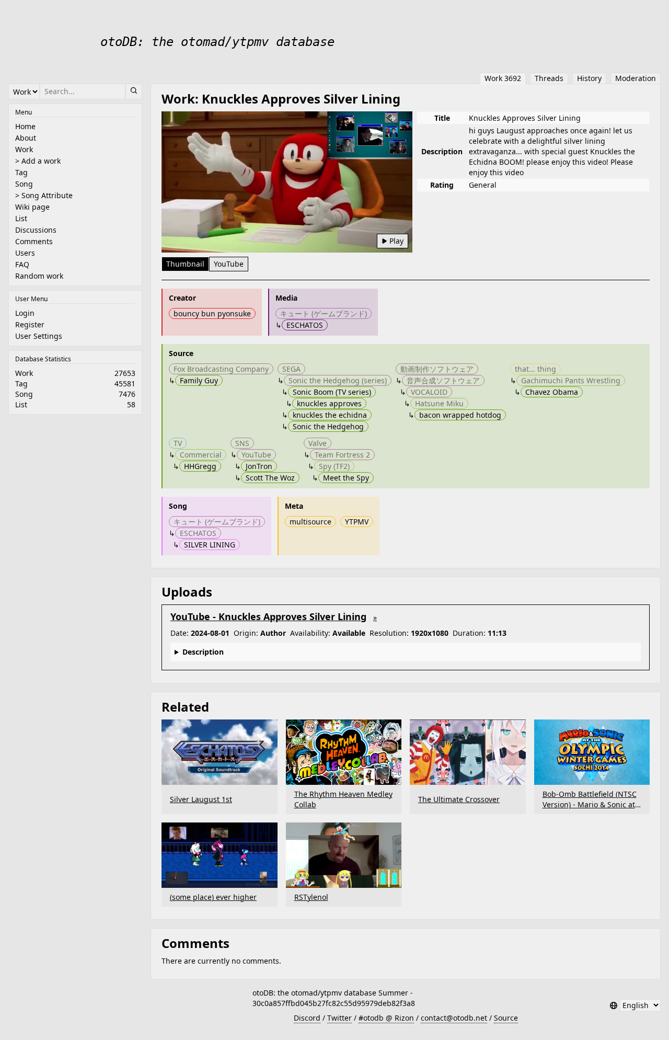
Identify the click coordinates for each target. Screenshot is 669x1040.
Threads (549, 78)
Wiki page (32, 207)
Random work (39, 276)
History (589, 78)
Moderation (635, 78)
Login (24, 313)
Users (25, 253)
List (21, 218)
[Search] (133, 91)
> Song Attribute (44, 195)
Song (24, 184)
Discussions (35, 230)
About (25, 138)
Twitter (339, 1018)
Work (24, 149)
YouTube (229, 264)
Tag (21, 172)
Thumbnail (185, 264)
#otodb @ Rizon (386, 1018)
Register (29, 324)
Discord (307, 1018)
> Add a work (38, 161)
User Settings (38, 336)
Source (506, 1018)
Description (203, 652)
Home (25, 126)
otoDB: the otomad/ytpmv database (217, 42)
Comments (34, 241)
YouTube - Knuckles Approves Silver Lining (268, 616)
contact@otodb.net (454, 1018)
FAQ (22, 264)
